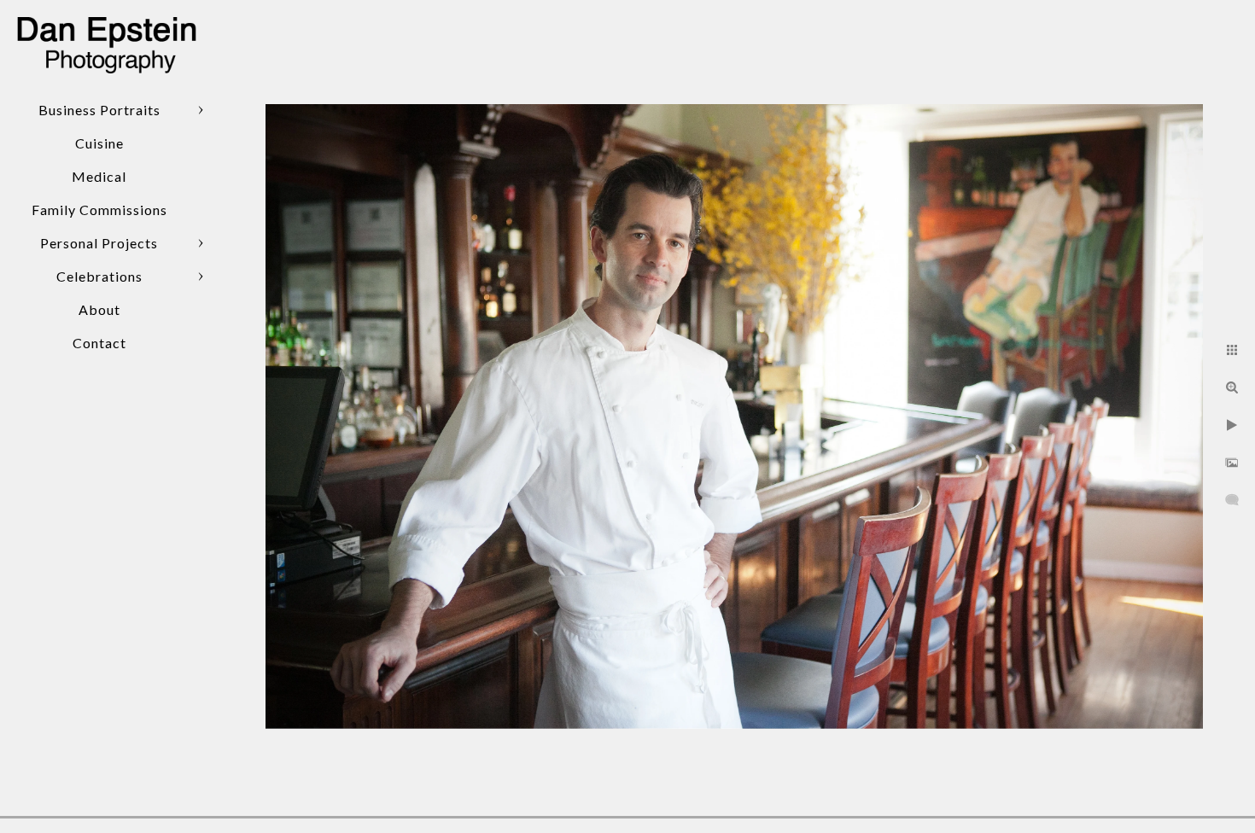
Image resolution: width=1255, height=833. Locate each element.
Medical (99, 176)
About (99, 309)
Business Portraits (99, 110)
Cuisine (99, 143)
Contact (99, 343)
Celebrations (99, 276)
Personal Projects (99, 243)
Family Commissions (99, 209)
